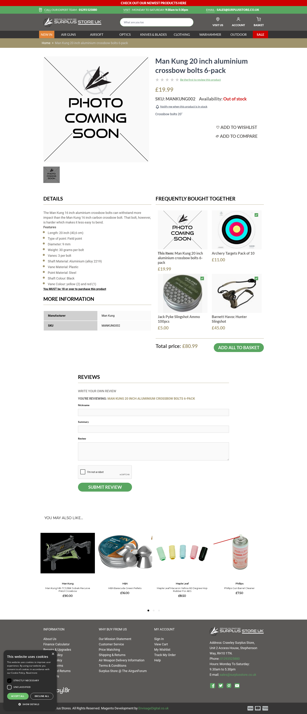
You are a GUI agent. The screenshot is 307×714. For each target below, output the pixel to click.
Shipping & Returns (112, 655)
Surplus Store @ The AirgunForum (123, 671)
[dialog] (30, 680)
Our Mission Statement (115, 639)
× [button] (53, 654)
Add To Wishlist (238, 127)
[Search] (188, 22)
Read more (31, 672)
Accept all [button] (18, 696)
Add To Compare (239, 136)
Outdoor (238, 34)
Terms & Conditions (112, 665)
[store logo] (72, 22)
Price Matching (109, 649)
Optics (125, 34)
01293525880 (230, 658)
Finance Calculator (56, 644)
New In (46, 34)
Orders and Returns (57, 671)
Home (46, 43)
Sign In (159, 639)
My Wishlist (162, 649)
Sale (260, 34)
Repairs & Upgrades (57, 649)
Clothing (182, 34)
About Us (49, 639)
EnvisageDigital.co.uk (153, 708)
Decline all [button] (42, 696)
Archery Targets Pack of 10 (233, 253)
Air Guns (68, 34)
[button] (30, 704)
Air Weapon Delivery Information (121, 660)
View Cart (161, 644)
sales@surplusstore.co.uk (238, 674)
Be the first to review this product (200, 79)
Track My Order (165, 655)
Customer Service (111, 644)
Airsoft (96, 34)
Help (157, 660)
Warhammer (210, 34)
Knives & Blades (153, 34)
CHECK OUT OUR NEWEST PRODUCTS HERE (153, 3)
